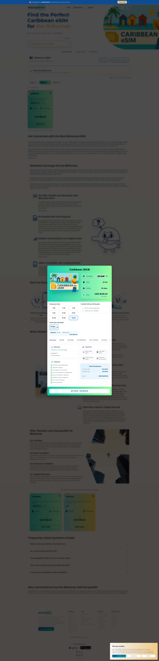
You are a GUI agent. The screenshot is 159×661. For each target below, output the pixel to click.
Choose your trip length (56, 322)
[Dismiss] (129, 2)
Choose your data (54, 304)
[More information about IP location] (57, 353)
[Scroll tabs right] (109, 340)
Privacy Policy (137, 652)
